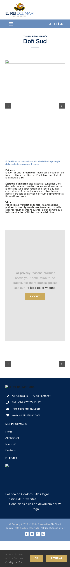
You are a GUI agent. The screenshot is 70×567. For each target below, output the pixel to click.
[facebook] (27, 534)
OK (36, 558)
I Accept (35, 296)
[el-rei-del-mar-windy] (29, 465)
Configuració (13, 562)
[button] (8, 106)
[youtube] (32, 534)
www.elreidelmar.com (26, 415)
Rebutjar (56, 558)
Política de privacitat (40, 287)
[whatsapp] (43, 534)
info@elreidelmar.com (26, 408)
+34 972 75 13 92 (29, 402)
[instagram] (38, 534)
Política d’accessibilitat (52, 528)
